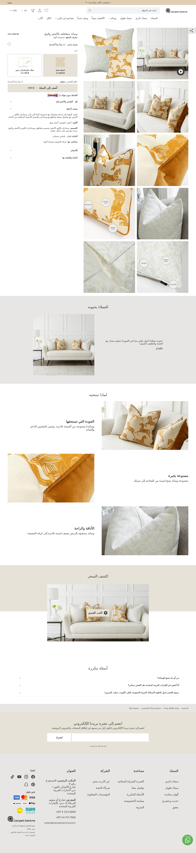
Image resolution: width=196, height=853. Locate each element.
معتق (175, 807)
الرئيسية (185, 708)
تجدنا (10, 2)
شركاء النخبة (103, 788)
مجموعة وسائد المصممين (151, 708)
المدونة (140, 807)
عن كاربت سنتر (101, 781)
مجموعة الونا (134, 708)
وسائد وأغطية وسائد (171, 708)
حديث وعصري (170, 801)
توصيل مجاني (72, 45)
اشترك (59, 737)
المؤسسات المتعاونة (98, 794)
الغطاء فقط (60, 71)
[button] (112, 17)
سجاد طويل (171, 788)
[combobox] (123, 10)
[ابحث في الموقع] (90, 10)
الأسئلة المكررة (135, 794)
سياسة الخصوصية (134, 801)
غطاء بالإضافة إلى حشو (25, 71)
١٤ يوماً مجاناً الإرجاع (57, 45)
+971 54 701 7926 (66, 817)
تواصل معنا (138, 788)
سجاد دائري (171, 781)
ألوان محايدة (171, 794)
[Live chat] (187, 840)
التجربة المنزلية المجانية (131, 781)
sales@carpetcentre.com (60, 822)
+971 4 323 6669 (66, 811)
